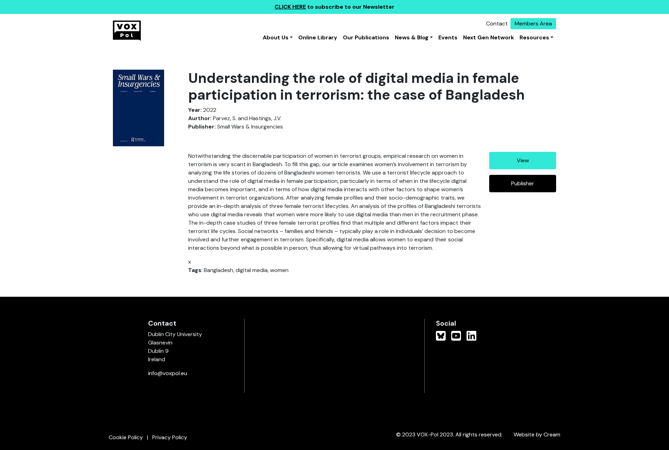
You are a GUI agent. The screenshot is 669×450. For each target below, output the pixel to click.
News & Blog (412, 37)
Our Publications (366, 37)
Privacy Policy (169, 437)
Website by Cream (537, 434)
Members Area (533, 23)
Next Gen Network (488, 37)
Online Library (317, 37)
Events (447, 37)
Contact (497, 23)
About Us (276, 37)
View (523, 160)
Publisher (522, 183)
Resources (534, 37)
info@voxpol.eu (167, 373)
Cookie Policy (126, 437)
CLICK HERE (290, 6)
